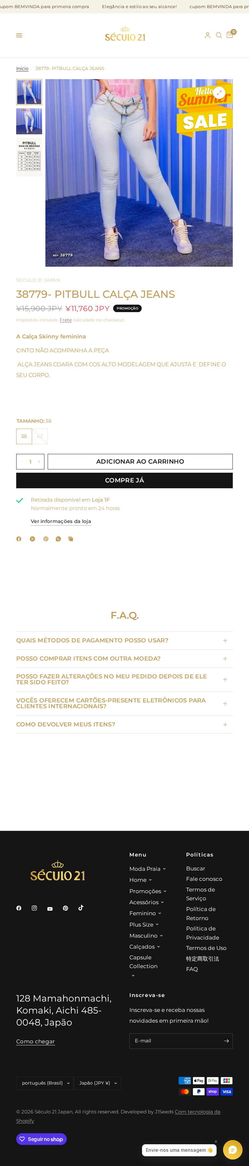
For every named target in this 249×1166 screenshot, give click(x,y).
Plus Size (141, 924)
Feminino (142, 913)
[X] (34, 539)
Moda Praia (144, 868)
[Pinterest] (47, 539)
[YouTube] (54, 909)
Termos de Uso (206, 947)
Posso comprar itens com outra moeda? (88, 658)
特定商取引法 (202, 958)
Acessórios (144, 902)
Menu (138, 854)
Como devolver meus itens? (65, 724)
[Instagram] (39, 908)
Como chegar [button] (35, 1041)
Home (138, 879)
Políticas (200, 854)
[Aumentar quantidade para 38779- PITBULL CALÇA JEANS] (39, 461)
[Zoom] (219, 93)
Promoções (145, 891)
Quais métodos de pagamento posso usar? (92, 640)
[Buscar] (219, 35)
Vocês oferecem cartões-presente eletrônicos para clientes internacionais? (111, 703)
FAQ (192, 969)
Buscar (195, 868)
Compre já (124, 480)
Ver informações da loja (61, 521)
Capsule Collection (143, 962)
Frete (66, 319)
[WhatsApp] (60, 539)
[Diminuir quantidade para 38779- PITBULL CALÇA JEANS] (21, 461)
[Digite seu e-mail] (226, 1041)
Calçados (142, 946)
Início (22, 68)
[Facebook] (20, 539)
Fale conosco (204, 878)
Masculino (143, 935)
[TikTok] (85, 908)
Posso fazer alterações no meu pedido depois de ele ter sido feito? (111, 679)
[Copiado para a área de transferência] (72, 539)
